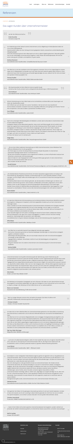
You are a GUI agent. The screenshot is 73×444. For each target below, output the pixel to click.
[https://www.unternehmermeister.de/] (6, 4)
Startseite (5, 21)
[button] (3, 441)
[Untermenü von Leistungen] (39, 4)
